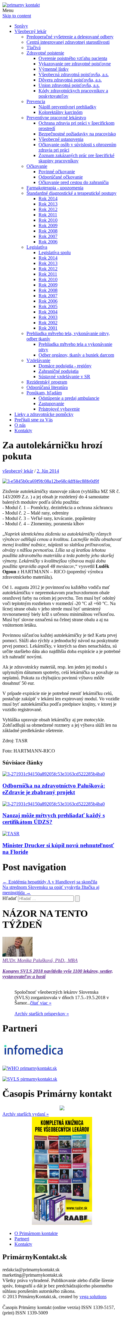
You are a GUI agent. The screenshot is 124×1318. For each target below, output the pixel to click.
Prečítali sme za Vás (33, 419)
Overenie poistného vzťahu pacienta (73, 58)
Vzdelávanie (38, 360)
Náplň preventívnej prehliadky (67, 106)
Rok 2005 (48, 306)
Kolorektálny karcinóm (60, 112)
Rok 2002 (48, 322)
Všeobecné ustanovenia (61, 139)
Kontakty (23, 430)
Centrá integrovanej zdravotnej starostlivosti (68, 42)
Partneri (21, 1238)
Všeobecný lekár (30, 31)
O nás (20, 425)
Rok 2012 (48, 209)
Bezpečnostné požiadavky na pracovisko (77, 133)
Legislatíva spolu (55, 252)
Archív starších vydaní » (25, 1114)
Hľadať (9, 898)
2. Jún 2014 (48, 470)
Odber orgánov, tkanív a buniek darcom (76, 355)
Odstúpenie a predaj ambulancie (69, 398)
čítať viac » (40, 1002)
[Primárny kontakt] (21, 4)
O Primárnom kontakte (36, 1233)
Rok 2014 (48, 198)
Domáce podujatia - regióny (65, 365)
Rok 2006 (48, 241)
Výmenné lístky (54, 69)
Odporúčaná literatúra (47, 387)
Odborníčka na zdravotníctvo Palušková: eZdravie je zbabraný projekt (53, 788)
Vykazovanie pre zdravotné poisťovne (75, 63)
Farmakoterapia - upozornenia (54, 187)
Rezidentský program (46, 381)
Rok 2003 (48, 317)
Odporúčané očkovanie (61, 177)
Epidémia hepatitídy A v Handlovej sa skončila (49, 881)
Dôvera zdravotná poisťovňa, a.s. (70, 79)
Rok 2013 (48, 203)
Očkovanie (36, 166)
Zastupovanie (51, 403)
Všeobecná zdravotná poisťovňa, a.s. (74, 74)
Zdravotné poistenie (45, 52)
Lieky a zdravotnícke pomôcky (43, 414)
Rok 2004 (48, 311)
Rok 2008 (48, 230)
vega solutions (93, 1296)
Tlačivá (33, 47)
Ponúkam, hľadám (44, 392)
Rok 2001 (48, 328)
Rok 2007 (48, 236)
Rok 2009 (48, 225)
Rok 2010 (48, 220)
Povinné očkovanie (57, 171)
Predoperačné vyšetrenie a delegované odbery (69, 36)
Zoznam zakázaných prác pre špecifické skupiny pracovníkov (76, 158)
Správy (21, 25)
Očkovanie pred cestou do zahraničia (74, 182)
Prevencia (35, 101)
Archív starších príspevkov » (41, 1013)
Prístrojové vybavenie (59, 408)
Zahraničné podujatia (59, 371)
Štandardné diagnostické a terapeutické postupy (71, 193)
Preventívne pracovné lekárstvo (56, 117)
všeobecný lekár (17, 470)
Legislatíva (36, 247)
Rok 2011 (48, 214)
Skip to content (16, 15)
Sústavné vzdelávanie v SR (64, 376)
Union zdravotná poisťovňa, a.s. (69, 85)
